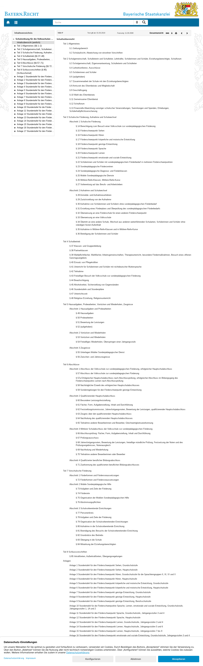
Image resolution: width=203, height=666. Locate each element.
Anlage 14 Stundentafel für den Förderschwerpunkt (40, 121)
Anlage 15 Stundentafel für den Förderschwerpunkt (40, 124)
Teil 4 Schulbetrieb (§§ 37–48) (30, 56)
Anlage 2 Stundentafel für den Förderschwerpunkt (39, 80)
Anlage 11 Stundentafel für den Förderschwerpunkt (40, 110)
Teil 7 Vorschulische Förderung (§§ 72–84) (36, 66)
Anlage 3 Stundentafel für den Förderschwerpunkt (39, 83)
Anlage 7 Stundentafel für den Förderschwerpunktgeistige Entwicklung (49, 97)
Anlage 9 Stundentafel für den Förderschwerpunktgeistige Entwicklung (49, 104)
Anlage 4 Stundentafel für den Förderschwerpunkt (39, 87)
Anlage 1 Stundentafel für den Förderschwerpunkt (39, 76)
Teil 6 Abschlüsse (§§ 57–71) (30, 63)
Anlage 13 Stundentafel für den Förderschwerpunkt (40, 117)
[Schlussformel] (24, 73)
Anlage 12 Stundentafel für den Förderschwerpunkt (40, 114)
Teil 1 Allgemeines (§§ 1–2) (29, 46)
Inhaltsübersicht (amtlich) (28, 42)
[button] (13, 39)
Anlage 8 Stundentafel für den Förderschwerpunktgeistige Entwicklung (49, 100)
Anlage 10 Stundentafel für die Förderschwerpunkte (40, 107)
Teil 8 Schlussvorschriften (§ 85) (32, 70)
